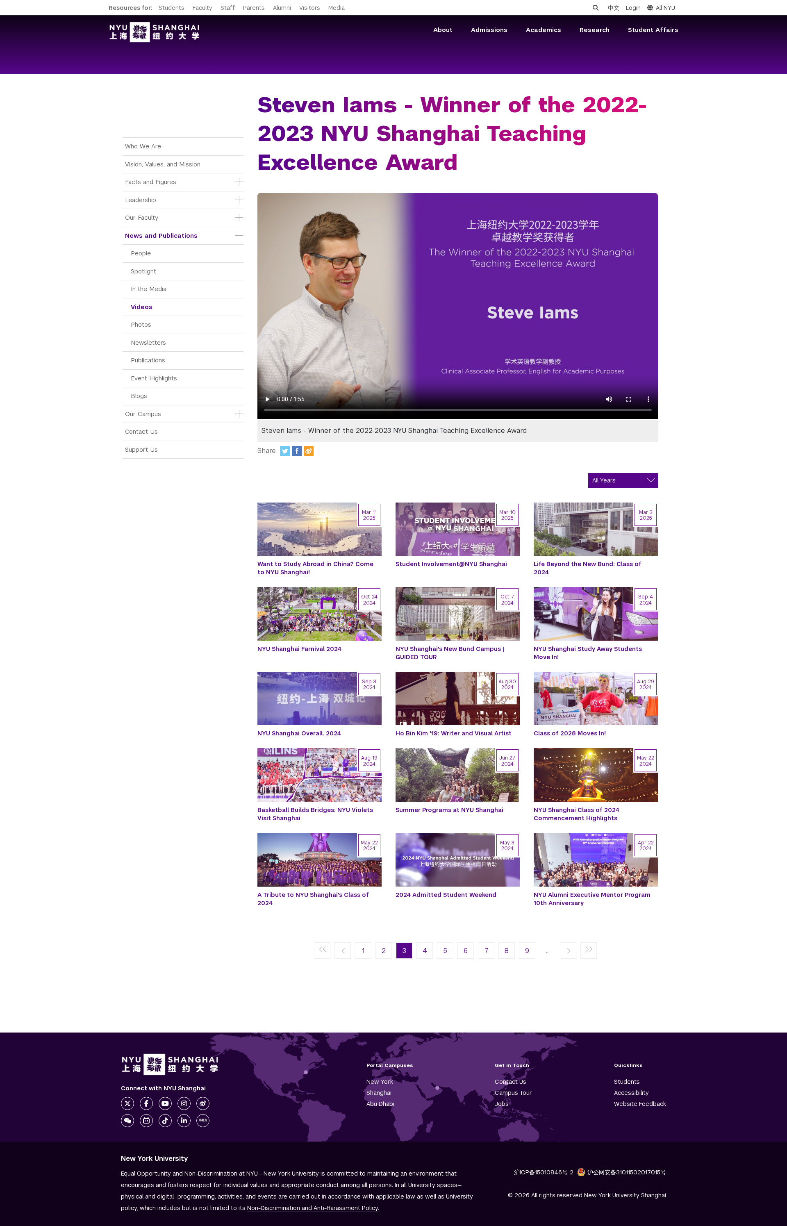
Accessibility (631, 1092)
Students (171, 7)
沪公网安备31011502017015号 (626, 1172)
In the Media (148, 289)
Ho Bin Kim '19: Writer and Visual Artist (454, 733)
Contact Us (141, 431)
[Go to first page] (322, 951)
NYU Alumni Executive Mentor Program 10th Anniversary (592, 899)
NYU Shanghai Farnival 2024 (299, 649)
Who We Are (143, 146)
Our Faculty (141, 217)
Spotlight (143, 271)
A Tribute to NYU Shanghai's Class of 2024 (313, 899)
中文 (613, 7)
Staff (228, 7)
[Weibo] (309, 451)
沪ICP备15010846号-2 (543, 1172)
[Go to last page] (588, 951)
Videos (141, 307)
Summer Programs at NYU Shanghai (449, 810)
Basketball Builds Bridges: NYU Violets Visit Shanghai (315, 814)
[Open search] (595, 7)
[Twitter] (285, 451)
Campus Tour (513, 1092)
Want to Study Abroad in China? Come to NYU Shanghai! (315, 568)
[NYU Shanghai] (170, 1064)
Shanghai (378, 1092)
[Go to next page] (568, 951)
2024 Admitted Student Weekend (446, 894)
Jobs (502, 1104)
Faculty (202, 7)
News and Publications (161, 235)
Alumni (282, 7)
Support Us (141, 449)
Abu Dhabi (380, 1104)
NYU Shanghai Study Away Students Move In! (588, 653)
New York (379, 1081)
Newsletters (148, 342)
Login (633, 7)
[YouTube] (165, 1103)
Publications (148, 360)
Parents (254, 7)
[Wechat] (127, 1120)
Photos (141, 324)
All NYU (665, 7)
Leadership (140, 200)
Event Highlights (154, 378)
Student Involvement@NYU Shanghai (451, 564)
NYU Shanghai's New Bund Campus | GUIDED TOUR (450, 653)
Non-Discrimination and (312, 1208)
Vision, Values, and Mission (162, 164)
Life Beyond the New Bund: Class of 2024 (587, 568)
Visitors (309, 7)
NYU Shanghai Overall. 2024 (299, 733)
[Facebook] (297, 451)
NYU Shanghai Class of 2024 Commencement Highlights (576, 814)
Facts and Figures (150, 182)
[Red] (202, 1120)
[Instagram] (184, 1103)
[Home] (154, 32)
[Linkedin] (184, 1120)
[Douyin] (165, 1120)
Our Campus (143, 414)
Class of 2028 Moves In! (570, 733)
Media (336, 7)
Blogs (139, 396)
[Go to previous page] (343, 951)
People (141, 253)
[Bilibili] (146, 1120)
